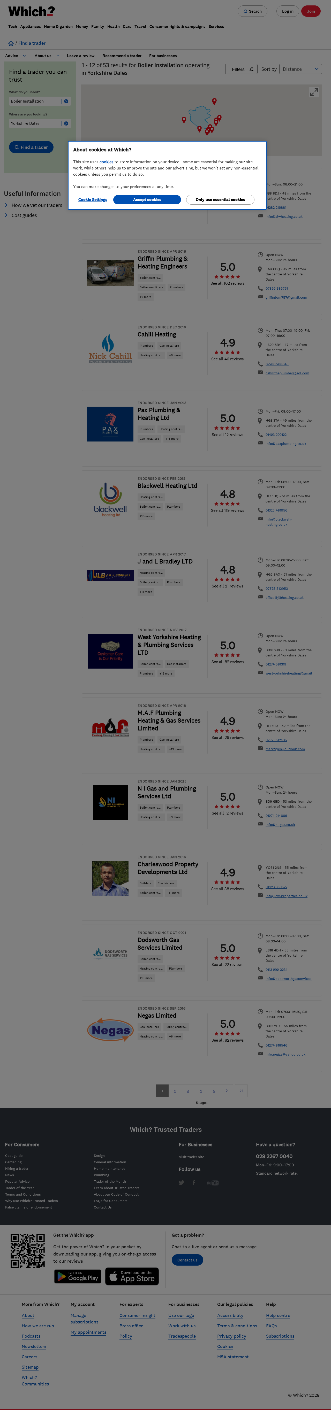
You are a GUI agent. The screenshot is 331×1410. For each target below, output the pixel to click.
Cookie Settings (92, 199)
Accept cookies (147, 199)
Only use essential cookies (220, 199)
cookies (107, 161)
